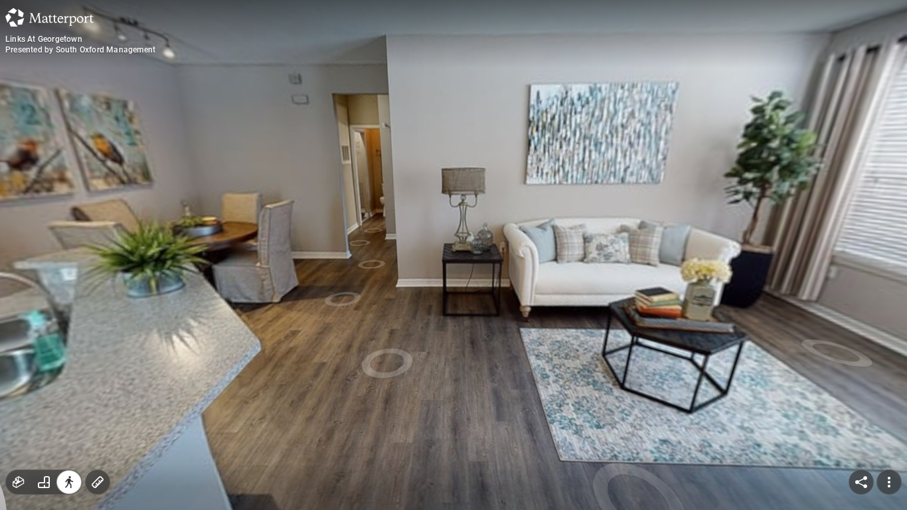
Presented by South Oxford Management (80, 49)
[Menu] (889, 482)
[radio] (18, 482)
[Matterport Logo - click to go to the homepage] (49, 17)
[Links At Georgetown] (453, 255)
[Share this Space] (861, 482)
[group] (43, 482)
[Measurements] (97, 482)
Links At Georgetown (43, 39)
